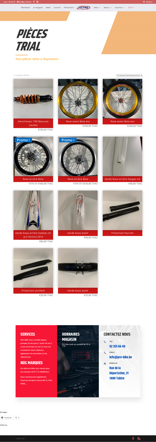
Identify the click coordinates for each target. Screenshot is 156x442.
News (48, 8)
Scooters (118, 8)
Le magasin (38, 8)
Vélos (96, 8)
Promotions (69, 8)
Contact (57, 8)
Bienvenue (25, 8)
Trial (130, 8)
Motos (106, 8)
